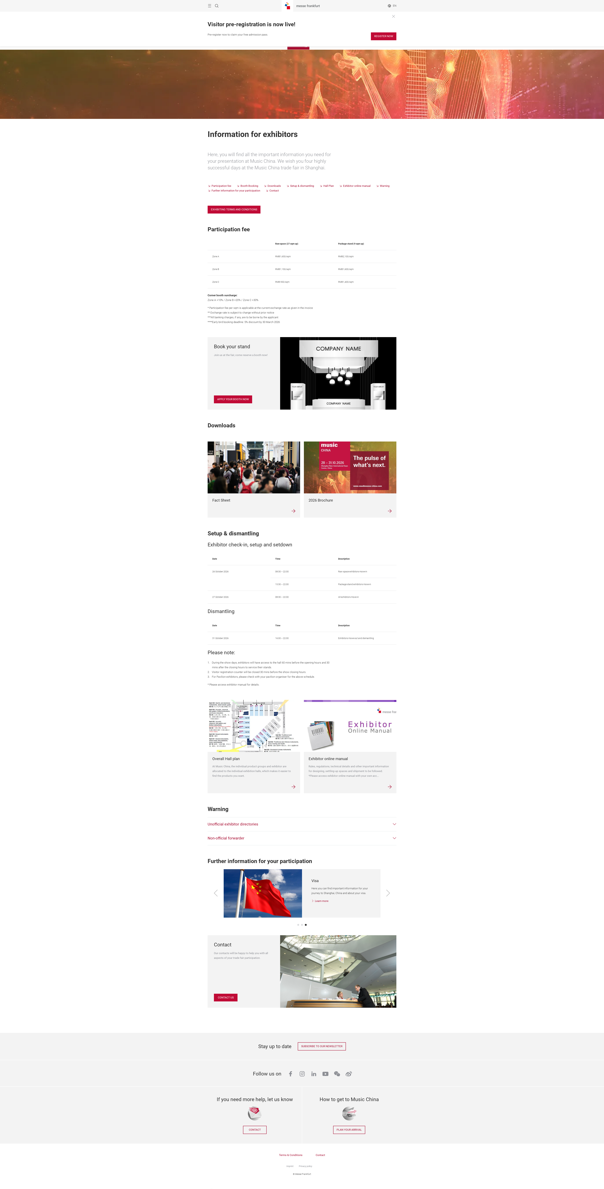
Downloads (274, 185)
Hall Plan (328, 185)
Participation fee (221, 185)
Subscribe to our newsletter (321, 1046)
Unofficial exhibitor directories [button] (233, 824)
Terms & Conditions (290, 1155)
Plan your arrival (349, 1129)
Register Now (383, 36)
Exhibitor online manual (357, 185)
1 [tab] (298, 925)
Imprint (290, 1166)
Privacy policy (305, 1166)
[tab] (302, 824)
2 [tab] (302, 925)
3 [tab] (306, 925)
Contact (274, 190)
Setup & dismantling (302, 185)
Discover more (323, 905)
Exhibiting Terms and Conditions (234, 209)
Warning (385, 185)
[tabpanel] (302, 893)
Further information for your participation (236, 190)
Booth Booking (249, 185)
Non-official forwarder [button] (226, 838)
